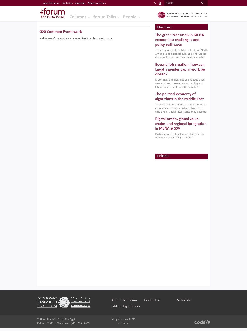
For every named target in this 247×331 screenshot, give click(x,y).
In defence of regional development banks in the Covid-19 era (75, 38)
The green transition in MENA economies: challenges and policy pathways (179, 40)
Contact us (67, 3)
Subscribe (80, 3)
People (130, 17)
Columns (77, 17)
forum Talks (104, 17)
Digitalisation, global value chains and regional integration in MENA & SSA (180, 124)
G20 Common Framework (60, 32)
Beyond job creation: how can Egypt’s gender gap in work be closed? (180, 69)
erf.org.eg (123, 323)
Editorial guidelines (97, 3)
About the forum (51, 3)
